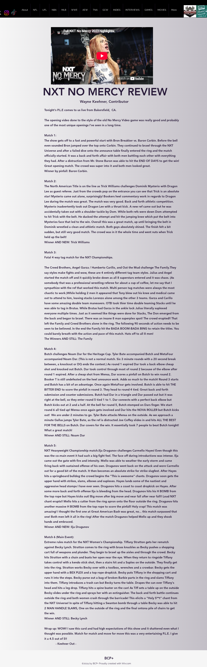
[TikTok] (14, 13)
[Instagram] (6, 13)
